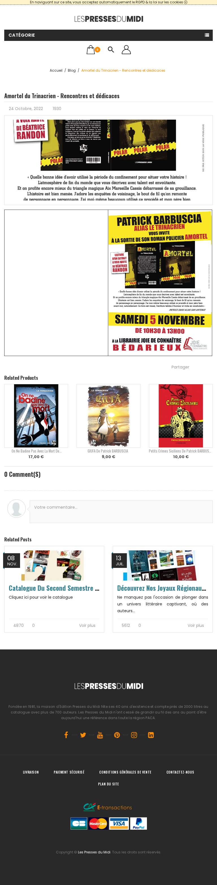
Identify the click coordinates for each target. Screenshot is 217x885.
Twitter (83, 735)
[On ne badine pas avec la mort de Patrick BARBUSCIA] (36, 416)
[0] (90, 49)
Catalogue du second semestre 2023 (58, 588)
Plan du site (108, 783)
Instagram (134, 735)
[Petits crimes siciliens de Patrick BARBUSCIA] (181, 416)
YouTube (100, 735)
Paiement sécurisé (69, 772)
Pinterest (117, 735)
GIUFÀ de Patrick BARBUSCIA (109, 451)
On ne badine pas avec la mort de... (36, 451)
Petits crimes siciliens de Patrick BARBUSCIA (181, 451)
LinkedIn (151, 735)
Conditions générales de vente (125, 772)
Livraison (31, 772)
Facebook (66, 735)
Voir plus (88, 625)
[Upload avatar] (16, 508)
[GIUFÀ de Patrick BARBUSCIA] (108, 416)
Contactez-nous (180, 772)
